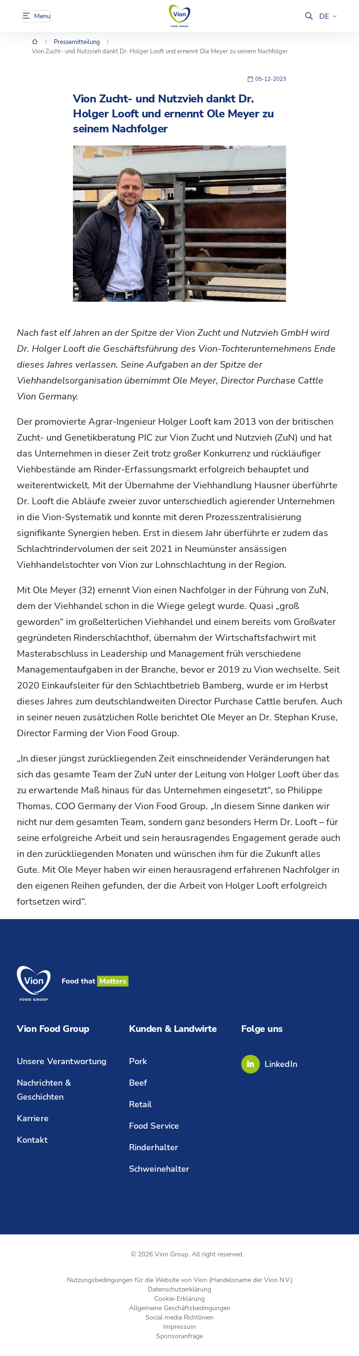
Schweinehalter (159, 1169)
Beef (138, 1082)
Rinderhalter (153, 1147)
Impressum (179, 1326)
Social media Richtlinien (179, 1317)
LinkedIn (281, 1064)
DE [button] (324, 16)
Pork (138, 1061)
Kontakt (32, 1140)
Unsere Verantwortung (62, 1061)
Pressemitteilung (77, 42)
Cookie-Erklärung (179, 1298)
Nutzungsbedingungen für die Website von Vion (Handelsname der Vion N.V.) (180, 1280)
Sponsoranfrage (179, 1336)
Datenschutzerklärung (179, 1289)
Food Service (154, 1125)
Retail (140, 1104)
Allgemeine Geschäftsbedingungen (179, 1308)
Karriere (33, 1118)
